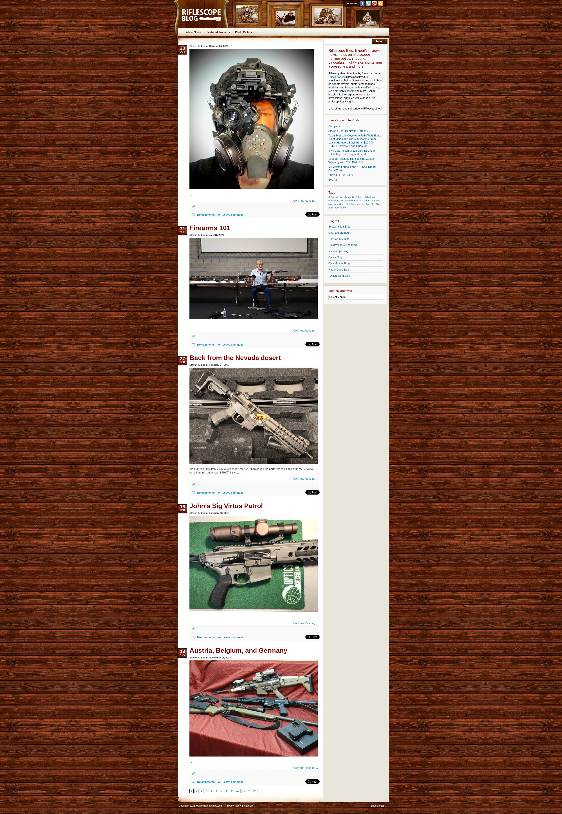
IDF (356, 200)
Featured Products (218, 32)
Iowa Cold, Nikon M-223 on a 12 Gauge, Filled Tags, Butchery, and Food (352, 152)
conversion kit (335, 200)
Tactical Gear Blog (339, 275)
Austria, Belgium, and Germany (238, 650)
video (343, 207)
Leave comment (233, 214)
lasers (350, 91)
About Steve (193, 32)
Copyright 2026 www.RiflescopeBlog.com (200, 805)
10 (237, 790)
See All (332, 179)
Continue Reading (306, 200)
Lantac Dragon (371, 200)
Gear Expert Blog (338, 232)
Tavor (336, 207)
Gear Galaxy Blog (338, 238)
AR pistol (333, 197)
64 (254, 790)
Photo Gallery (243, 32)
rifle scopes (372, 87)
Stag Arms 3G (367, 204)
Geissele (348, 200)
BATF (341, 197)
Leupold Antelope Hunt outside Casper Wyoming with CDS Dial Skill (351, 160)
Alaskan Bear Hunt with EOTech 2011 (350, 131)
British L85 (361, 197)
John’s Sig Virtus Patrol (226, 505)
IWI (360, 200)
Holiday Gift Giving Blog (342, 245)
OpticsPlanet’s (337, 77)
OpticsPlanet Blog (339, 263)
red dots (333, 91)
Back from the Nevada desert (235, 357)
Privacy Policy (233, 805)
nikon (341, 204)
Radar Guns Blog (338, 269)
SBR (347, 204)
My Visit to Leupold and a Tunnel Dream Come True (352, 168)
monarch (333, 204)
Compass (334, 126)
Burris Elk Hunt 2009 (340, 175)
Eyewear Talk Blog (339, 226)
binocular (350, 197)
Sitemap (248, 805)
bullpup (371, 197)
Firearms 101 (210, 227)
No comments (206, 214)
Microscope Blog (338, 251)
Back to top (378, 805)
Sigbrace (355, 204)
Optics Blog (335, 257)
